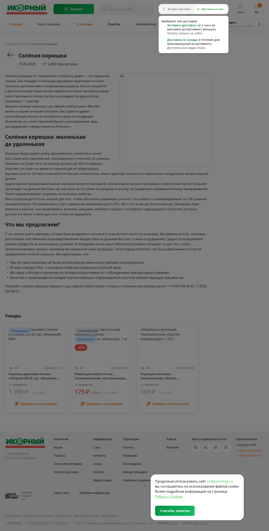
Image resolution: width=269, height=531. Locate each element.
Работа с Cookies (169, 496)
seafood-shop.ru (220, 481)
